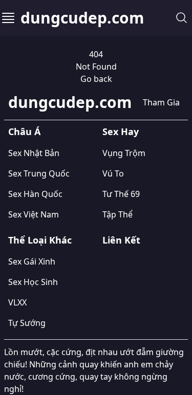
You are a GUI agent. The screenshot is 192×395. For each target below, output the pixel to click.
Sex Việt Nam (33, 214)
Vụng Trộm (123, 153)
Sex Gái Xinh (31, 261)
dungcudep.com (82, 18)
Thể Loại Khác (40, 240)
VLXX (17, 302)
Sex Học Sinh (33, 282)
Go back (96, 78)
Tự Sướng (27, 322)
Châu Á (24, 131)
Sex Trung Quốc (39, 173)
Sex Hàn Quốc (35, 194)
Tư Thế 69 (121, 194)
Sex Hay (120, 131)
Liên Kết (121, 240)
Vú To (113, 173)
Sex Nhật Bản (33, 153)
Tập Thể (117, 214)
